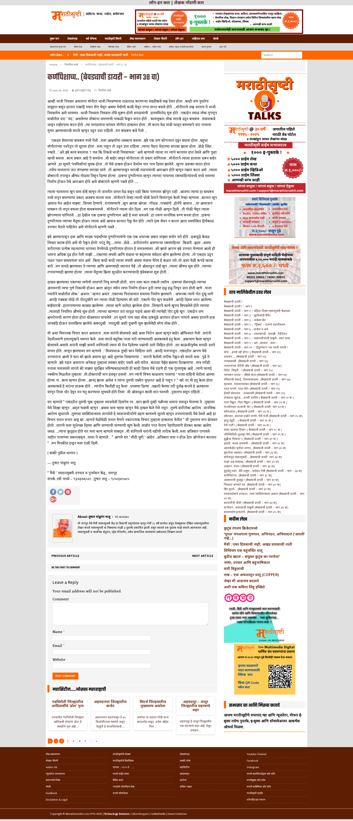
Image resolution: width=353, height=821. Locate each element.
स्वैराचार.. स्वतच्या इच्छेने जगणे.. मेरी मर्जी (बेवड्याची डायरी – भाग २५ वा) (263, 416)
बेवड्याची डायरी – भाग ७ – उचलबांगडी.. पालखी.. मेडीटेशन (255, 334)
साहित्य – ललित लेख (152, 47)
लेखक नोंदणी (160, 38)
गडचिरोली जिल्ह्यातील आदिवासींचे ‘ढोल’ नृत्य (68, 703)
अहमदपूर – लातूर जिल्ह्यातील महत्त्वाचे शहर (195, 705)
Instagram (253, 767)
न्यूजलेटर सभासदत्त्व (55, 773)
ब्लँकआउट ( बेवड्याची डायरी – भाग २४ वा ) (247, 411)
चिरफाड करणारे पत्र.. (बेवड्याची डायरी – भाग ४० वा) (252, 484)
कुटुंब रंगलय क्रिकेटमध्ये (240, 528)
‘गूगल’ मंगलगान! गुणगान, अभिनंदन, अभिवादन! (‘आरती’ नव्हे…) (264, 536)
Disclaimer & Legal (56, 799)
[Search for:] (281, 55)
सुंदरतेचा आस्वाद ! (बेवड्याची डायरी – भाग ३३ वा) (250, 452)
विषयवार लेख (113, 47)
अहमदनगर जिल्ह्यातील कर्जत (110, 703)
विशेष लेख (78, 47)
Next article (202, 556)
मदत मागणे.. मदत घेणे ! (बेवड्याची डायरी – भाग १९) (252, 388)
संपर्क (215, 38)
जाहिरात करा (198, 38)
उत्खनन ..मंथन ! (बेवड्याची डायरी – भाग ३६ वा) (249, 466)
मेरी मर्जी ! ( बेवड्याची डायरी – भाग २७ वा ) (247, 425)
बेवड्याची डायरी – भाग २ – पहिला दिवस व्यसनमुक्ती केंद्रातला (257, 311)
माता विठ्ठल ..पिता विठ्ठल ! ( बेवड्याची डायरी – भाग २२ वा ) (255, 402)
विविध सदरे (131, 47)
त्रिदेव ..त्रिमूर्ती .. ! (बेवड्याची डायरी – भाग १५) (248, 370)
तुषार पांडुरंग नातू (83, 90)
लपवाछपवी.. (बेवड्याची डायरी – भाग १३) (246, 361)
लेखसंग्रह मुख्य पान (58, 47)
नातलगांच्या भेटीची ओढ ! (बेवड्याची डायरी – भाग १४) (253, 366)
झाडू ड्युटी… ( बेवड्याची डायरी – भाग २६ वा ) (248, 420)
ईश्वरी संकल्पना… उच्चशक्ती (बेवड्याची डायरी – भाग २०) (254, 393)
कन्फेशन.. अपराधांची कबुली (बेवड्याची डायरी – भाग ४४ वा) (256, 507)
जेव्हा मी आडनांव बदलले (241, 580)
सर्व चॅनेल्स (91, 38)
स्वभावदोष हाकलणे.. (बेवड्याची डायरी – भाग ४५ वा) (252, 512)
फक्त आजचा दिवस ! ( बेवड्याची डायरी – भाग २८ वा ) (253, 430)
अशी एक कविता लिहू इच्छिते (244, 586)
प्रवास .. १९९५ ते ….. (123, 767)
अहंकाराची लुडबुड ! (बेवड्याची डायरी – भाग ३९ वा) (251, 480)
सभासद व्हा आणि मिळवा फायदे (254, 705)
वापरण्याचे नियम (53, 780)
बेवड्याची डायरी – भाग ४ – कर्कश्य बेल (245, 320)
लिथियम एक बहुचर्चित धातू (243, 550)
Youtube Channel (256, 754)
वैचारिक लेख (95, 47)
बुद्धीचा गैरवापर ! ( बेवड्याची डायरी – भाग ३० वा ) (251, 439)
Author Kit (51, 767)
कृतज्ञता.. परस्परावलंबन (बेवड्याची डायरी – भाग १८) (251, 384)
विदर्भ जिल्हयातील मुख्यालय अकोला (153, 703)
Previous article (65, 556)
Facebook (252, 760)
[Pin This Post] (68, 492)
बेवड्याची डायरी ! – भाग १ (238, 306)
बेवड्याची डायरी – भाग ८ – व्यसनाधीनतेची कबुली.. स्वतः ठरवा (257, 338)
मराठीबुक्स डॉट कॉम (256, 780)
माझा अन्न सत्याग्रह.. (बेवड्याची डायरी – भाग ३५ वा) (251, 462)
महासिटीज (184, 767)
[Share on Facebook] (53, 492)
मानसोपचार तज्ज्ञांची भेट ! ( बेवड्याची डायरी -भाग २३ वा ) (255, 407)
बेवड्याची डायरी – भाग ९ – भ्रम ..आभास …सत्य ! (250, 343)
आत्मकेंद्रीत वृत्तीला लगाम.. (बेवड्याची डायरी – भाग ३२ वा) (255, 448)
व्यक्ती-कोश (185, 760)
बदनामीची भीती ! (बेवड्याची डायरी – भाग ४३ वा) (250, 503)
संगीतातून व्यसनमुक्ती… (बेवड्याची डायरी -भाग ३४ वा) (253, 457)
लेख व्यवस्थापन (137, 38)
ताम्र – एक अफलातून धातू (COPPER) (251, 574)
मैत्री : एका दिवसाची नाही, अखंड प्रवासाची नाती (258, 544)
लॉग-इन (179, 38)
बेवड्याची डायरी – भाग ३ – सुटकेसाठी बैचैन (247, 315)
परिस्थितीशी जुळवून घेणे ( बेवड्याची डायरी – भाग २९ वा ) (255, 434)
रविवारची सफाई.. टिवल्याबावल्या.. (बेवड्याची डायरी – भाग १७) (257, 379)
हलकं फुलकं (206, 47)
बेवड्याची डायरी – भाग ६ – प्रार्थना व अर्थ (246, 329)
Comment (61, 599)
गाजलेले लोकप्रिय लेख (123, 786)
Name (58, 632)
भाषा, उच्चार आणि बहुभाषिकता (247, 562)
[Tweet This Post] (60, 492)
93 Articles (122, 517)
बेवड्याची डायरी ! (233, 302)
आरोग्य (183, 780)
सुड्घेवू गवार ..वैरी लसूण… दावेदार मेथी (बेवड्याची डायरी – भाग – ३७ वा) (263, 471)
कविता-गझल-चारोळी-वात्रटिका (181, 47)
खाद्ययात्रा (184, 773)
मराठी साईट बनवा (121, 773)
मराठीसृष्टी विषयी (113, 38)
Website (59, 659)
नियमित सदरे (104, 90)
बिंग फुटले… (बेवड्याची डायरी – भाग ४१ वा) (247, 489)
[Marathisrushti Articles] (87, 15)
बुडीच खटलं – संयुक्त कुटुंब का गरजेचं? (252, 556)
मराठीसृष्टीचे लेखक (122, 754)
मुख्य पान (54, 38)
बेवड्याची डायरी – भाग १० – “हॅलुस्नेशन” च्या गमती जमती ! (256, 347)
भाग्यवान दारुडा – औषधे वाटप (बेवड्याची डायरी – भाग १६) (255, 375)
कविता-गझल (186, 786)
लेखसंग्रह (72, 38)
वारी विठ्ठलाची (234, 568)
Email (58, 646)
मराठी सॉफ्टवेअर (120, 793)
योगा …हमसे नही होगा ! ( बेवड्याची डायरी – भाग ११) (252, 352)
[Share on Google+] (53, 499)
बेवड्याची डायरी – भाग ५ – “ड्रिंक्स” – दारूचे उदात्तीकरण (254, 324)
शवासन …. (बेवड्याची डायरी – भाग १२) (245, 356)
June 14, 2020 (60, 90)
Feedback (51, 793)
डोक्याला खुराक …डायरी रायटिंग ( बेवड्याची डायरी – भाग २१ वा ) (259, 397)
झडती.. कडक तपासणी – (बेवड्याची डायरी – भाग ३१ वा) (254, 443)
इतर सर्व (223, 47)
